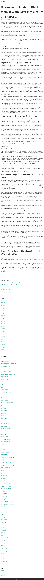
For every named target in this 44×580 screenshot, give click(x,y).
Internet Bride (3, 472)
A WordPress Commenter (6, 295)
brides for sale (3, 390)
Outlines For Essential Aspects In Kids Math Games (10, 286)
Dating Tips (3, 399)
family (2, 431)
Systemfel (3, 532)
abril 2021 (3, 346)
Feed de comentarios (5, 573)
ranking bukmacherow (5, 512)
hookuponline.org (4, 451)
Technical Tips (3, 533)
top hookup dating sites (5, 537)
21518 (2, 358)
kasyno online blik (4, 477)
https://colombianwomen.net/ (6, 455)
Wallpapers (3, 543)
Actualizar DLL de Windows (6, 360)
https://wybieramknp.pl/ (5, 469)
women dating (3, 560)
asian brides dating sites (5, 366)
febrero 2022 (3, 329)
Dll (1, 405)
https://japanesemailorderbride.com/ (7, 457)
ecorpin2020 (4, 19)
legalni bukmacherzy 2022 (6, 486)
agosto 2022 (3, 320)
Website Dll (3, 545)
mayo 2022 (3, 325)
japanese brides (4, 475)
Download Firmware (4, 416)
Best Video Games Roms (5, 379)
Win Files (2, 546)
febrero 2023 (3, 310)
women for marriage (4, 563)
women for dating (4, 561)
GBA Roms (3, 442)
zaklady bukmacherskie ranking (6, 564)
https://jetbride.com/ (4, 459)
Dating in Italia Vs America (5, 289)
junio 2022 (3, 323)
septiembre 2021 (4, 338)
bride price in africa (16, 109)
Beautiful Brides (4, 368)
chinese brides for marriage (6, 392)
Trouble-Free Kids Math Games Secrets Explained (10, 284)
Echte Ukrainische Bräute (5, 429)
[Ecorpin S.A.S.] (4, 1)
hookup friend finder (4, 446)
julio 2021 (3, 341)
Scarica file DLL (4, 519)
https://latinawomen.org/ (5, 460)
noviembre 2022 (4, 315)
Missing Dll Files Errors (5, 499)
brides (2, 387)
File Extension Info (4, 433)
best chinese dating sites (5, 369)
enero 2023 (3, 312)
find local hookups (4, 438)
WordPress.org (3, 575)
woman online (3, 558)
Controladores (3, 394)
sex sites (2, 524)
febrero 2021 (3, 349)
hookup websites (4, 449)
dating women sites (4, 400)
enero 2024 (3, 300)
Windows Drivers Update (5, 550)
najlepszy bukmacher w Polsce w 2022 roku (9, 501)
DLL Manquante (4, 412)
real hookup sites (4, 514)
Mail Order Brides (4, 493)
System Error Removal (5, 529)
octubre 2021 (3, 336)
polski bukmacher (4, 511)
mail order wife (3, 494)
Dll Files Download (4, 410)
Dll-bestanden (3, 413)
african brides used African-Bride (35, 231)
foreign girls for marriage (5, 439)
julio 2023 (3, 305)
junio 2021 (3, 342)
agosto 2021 (3, 339)
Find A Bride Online (4, 436)
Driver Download (4, 418)
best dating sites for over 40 (6, 371)
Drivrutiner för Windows (5, 428)
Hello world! (14, 295)
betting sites (3, 386)
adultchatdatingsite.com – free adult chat (8, 363)
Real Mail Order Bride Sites (6, 516)
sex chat (2, 521)
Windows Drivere (4, 548)
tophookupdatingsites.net (5, 538)
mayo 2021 (3, 344)
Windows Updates (4, 555)
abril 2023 (3, 307)
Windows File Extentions (5, 551)
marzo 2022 (3, 328)
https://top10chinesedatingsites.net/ (7, 462)
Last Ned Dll (3, 478)
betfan (2, 382)
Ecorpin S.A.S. (17, 579)
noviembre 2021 (4, 334)
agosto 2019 (3, 352)
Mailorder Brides (4, 496)
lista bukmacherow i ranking (6, 488)
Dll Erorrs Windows (4, 408)
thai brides (3, 535)
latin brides (3, 480)
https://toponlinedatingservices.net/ (7, 465)
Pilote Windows (4, 507)
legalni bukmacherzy (4, 485)
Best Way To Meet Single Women (7, 381)
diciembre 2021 (4, 333)
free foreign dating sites (5, 441)
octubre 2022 (3, 317)
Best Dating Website (5, 373)
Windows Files (3, 553)
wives (2, 556)
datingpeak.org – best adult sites (7, 402)
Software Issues (4, 527)
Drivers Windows (4, 426)
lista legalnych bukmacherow (6, 490)
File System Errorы (4, 434)
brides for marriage (4, 389)
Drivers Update (3, 425)
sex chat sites (3, 522)
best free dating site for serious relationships (9, 374)
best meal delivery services (6, 377)
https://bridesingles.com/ (5, 454)
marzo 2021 (3, 347)
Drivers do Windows (4, 421)
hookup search (3, 447)
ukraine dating (3, 540)
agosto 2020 (3, 351)
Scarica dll (3, 517)
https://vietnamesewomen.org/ (6, 467)
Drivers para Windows (5, 423)
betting (2, 384)
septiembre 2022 (4, 318)
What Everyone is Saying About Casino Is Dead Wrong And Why (13, 282)
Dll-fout (2, 415)
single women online (4, 525)
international (3, 470)
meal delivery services (5, 498)
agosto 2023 (3, 304)
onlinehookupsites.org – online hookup (8, 504)
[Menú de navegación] (42, 1)
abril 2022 (3, 326)
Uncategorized (3, 542)
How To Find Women (5, 452)
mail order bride (4, 491)
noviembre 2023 (4, 302)
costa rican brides (4, 395)
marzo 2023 (3, 308)
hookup (2, 444)
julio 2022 (3, 321)
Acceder (2, 570)
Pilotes (2, 509)
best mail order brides (5, 376)
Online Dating (3, 503)
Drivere (2, 420)
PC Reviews (3, 506)
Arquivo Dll (3, 364)
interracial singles (4, 473)
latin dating (3, 481)
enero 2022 (3, 331)
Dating (2, 397)
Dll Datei (2, 407)
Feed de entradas (4, 572)
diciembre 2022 (4, 313)
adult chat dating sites (5, 361)
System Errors (3, 530)
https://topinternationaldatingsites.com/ (8, 464)
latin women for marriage (5, 483)
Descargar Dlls (3, 403)
